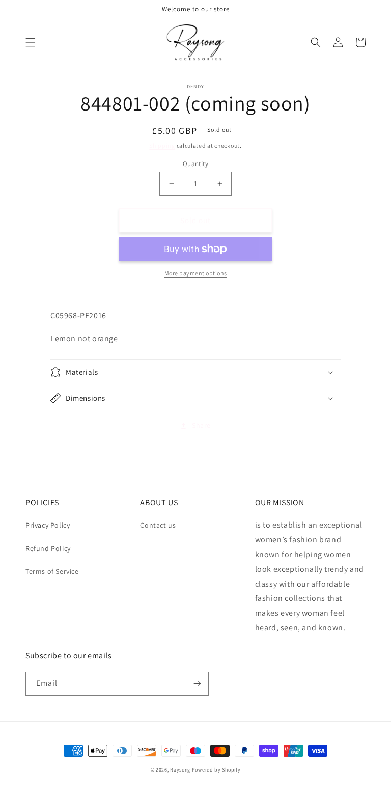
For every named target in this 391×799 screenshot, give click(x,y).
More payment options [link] (195, 273)
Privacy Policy (47, 525)
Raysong (180, 769)
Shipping (162, 145)
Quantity (195, 163)
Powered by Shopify (216, 769)
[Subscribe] (197, 684)
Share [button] (201, 425)
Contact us (158, 525)
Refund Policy (48, 548)
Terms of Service (52, 571)
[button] (30, 42)
